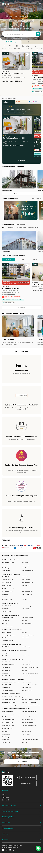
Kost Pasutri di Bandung (29, 725)
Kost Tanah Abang (7, 585)
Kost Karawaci (6, 638)
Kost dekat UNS (26, 676)
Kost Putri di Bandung (8, 719)
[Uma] (21, 102)
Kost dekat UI (6, 667)
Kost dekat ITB (6, 673)
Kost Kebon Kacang (27, 582)
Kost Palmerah (6, 597)
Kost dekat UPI (6, 676)
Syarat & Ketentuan (7, 845)
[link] (26, 777)
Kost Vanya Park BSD (8, 640)
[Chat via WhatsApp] (38, 848)
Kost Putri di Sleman (27, 716)
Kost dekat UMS (6, 685)
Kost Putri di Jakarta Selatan (30, 714)
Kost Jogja (5, 731)
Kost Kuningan (6, 568)
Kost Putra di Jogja (7, 722)
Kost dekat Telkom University (10, 682)
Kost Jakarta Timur (7, 606)
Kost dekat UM (6, 670)
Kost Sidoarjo (6, 742)
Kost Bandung (6, 734)
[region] (21, 180)
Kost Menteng (26, 579)
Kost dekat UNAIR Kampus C (30, 673)
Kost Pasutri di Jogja (8, 725)
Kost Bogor (5, 653)
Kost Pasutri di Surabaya (29, 711)
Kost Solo (24, 737)
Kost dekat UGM (6, 662)
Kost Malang (5, 737)
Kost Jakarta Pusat (7, 577)
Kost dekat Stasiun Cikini (9, 702)
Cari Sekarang (21, 762)
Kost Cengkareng (27, 594)
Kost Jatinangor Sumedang (30, 739)
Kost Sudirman (26, 585)
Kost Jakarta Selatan (8, 562)
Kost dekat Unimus (7, 690)
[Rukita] (8, 102)
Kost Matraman (6, 611)
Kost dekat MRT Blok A (8, 699)
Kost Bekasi (5, 646)
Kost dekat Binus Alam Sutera (30, 685)
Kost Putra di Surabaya (28, 719)
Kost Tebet (25, 562)
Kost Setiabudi (6, 565)
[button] (11, 42)
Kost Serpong (26, 638)
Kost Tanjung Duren (27, 591)
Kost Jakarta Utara (7, 617)
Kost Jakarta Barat (7, 591)
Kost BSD (24, 632)
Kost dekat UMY (26, 687)
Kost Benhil (25, 577)
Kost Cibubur (5, 608)
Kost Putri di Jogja (7, 711)
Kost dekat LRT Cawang (9, 705)
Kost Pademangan (27, 623)
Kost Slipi (24, 599)
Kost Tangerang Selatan (9, 635)
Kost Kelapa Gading (27, 617)
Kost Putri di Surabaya (8, 714)
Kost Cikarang (26, 646)
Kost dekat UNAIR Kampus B (30, 667)
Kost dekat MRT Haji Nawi (29, 702)
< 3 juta (8, 259)
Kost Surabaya (26, 734)
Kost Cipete (25, 568)
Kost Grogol (5, 594)
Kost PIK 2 (5, 623)
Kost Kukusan (6, 655)
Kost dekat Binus (26, 682)
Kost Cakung (25, 608)
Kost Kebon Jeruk (7, 599)
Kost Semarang (26, 731)
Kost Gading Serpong (28, 635)
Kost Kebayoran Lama (28, 570)
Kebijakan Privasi (17, 845)
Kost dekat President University (11, 693)
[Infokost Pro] (34, 102)
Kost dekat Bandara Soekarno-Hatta (31, 699)
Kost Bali (24, 742)
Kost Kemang (6, 570)
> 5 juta (34, 259)
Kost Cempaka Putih (7, 579)
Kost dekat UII (6, 687)
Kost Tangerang (6, 632)
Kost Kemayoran (6, 582)
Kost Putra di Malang (28, 722)
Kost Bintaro (25, 565)
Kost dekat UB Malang (8, 664)
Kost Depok (25, 653)
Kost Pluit (24, 620)
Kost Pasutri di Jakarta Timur (10, 716)
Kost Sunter (5, 620)
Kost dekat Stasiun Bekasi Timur (31, 705)
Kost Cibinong (26, 655)
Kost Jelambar (26, 597)
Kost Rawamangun (27, 606)
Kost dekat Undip (27, 664)
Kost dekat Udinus (27, 690)
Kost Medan (5, 739)
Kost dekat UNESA (27, 662)
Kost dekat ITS (26, 670)
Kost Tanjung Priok (7, 626)
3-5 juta (21, 259)
